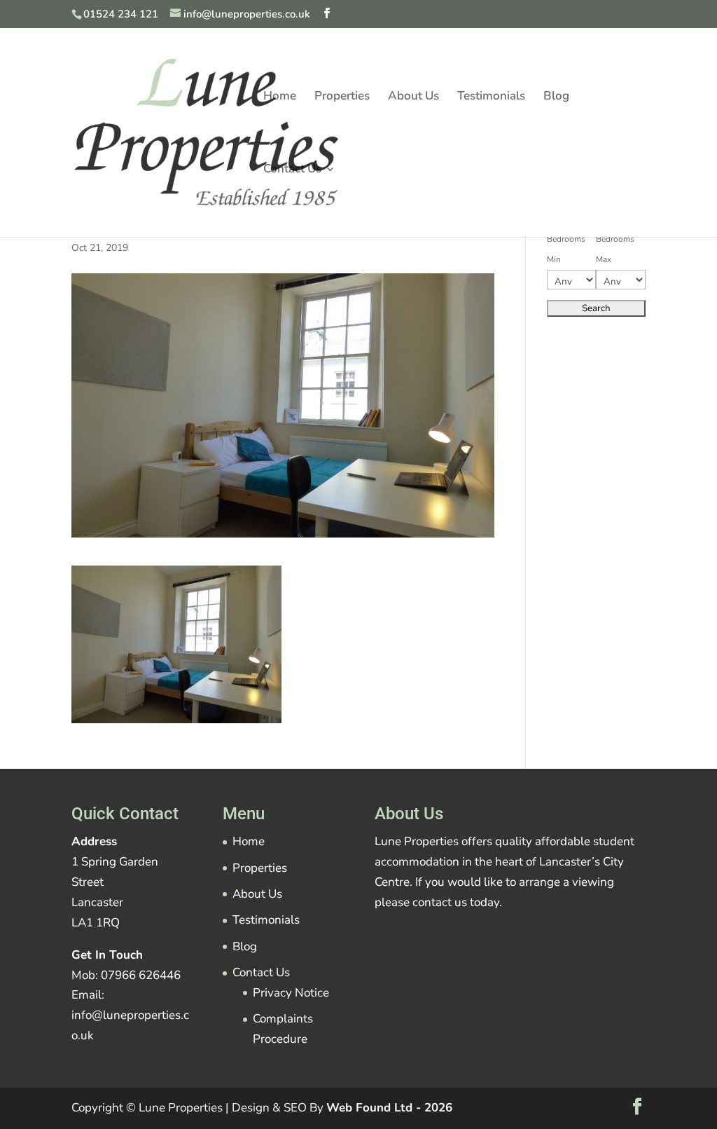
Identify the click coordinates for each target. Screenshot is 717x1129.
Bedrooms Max (615, 249)
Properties (342, 97)
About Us (413, 97)
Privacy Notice (291, 993)
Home (279, 97)
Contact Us (292, 170)
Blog (556, 97)
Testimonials (491, 97)
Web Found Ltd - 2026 (389, 1108)
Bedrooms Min (566, 249)
